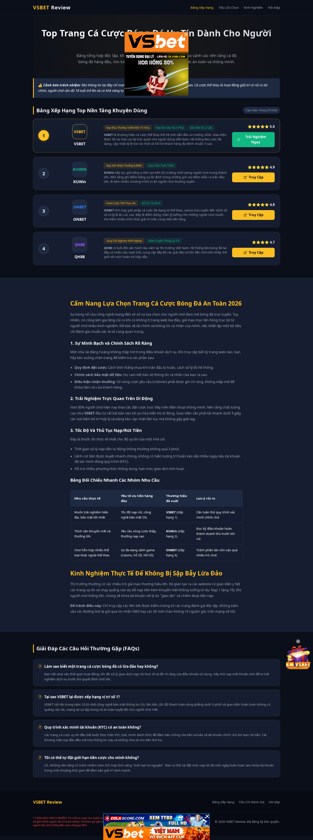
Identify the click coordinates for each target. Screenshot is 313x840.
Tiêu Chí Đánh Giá (251, 802)
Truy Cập (256, 177)
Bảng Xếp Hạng (202, 7)
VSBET (52, 7)
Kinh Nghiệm (253, 7)
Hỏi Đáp (274, 7)
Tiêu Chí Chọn (228, 7)
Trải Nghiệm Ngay (255, 139)
